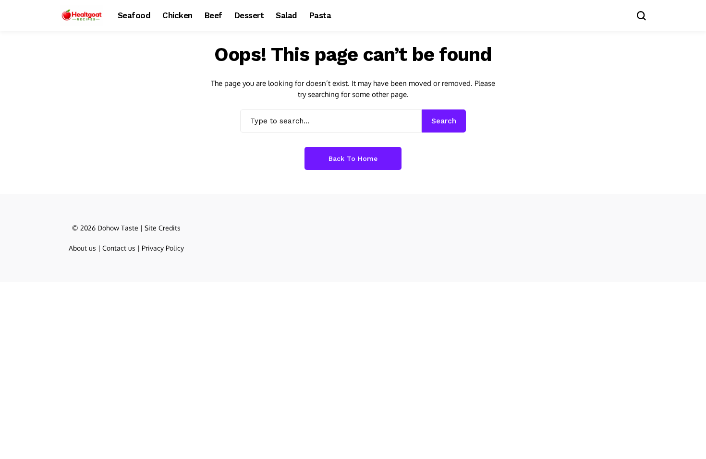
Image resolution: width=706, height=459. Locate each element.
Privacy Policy (163, 248)
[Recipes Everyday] (81, 15)
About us (82, 248)
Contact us (118, 248)
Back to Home (353, 158)
